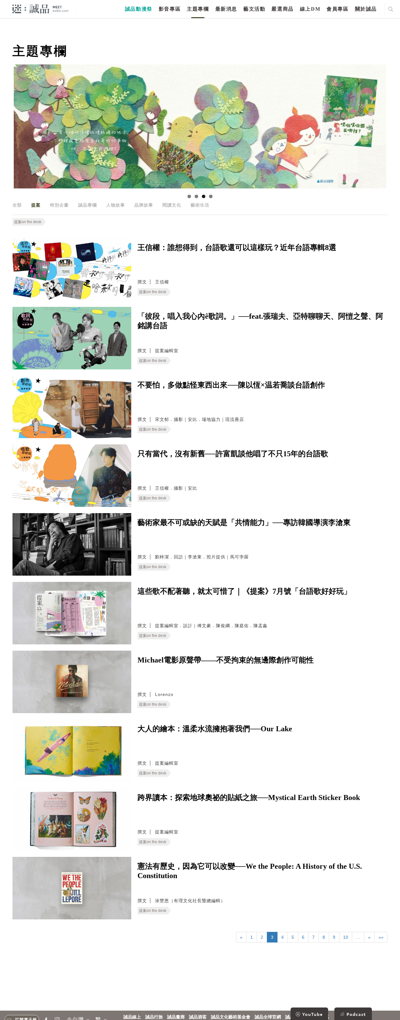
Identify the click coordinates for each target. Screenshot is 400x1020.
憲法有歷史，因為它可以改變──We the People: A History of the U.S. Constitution (250, 871)
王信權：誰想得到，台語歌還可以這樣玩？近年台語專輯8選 (237, 247)
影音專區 (170, 9)
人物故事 (115, 205)
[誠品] (40, 8)
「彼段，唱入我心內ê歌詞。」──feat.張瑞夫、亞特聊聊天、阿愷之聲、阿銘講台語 (260, 321)
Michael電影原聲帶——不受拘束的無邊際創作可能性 (226, 660)
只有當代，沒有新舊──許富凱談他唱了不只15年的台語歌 (233, 454)
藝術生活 (200, 205)
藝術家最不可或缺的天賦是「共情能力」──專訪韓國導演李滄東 (244, 522)
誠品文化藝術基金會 (230, 1017)
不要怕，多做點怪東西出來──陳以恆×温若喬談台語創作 (231, 385)
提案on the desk (27, 222)
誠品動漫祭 (138, 9)
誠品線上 (132, 1017)
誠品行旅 (154, 1017)
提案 (36, 205)
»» (380, 937)
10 (345, 937)
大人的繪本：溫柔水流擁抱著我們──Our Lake (215, 729)
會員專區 (337, 9)
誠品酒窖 (198, 1017)
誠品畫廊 (176, 1017)
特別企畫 (59, 205)
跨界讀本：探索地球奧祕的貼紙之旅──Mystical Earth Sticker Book (249, 797)
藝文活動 (254, 9)
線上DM (310, 9)
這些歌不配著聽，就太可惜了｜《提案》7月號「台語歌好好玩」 (244, 591)
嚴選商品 (282, 9)
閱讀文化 (171, 205)
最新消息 (226, 9)
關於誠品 (366, 9)
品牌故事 (143, 205)
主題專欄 (198, 9)
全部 (17, 205)
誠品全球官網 (268, 1017)
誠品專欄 (87, 205)
